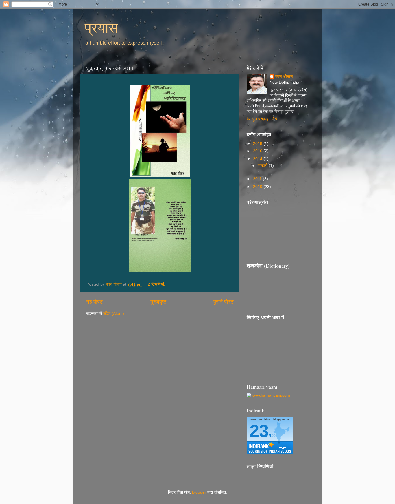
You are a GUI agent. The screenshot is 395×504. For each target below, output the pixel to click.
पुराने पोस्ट (223, 302)
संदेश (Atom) (113, 313)
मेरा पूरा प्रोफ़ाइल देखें (262, 119)
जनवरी (263, 165)
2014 (258, 159)
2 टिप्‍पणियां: (157, 284)
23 (259, 431)
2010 (258, 187)
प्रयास (101, 27)
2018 (258, 143)
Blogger (199, 492)
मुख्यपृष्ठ (158, 302)
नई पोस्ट (94, 302)
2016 (258, 151)
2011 (258, 179)
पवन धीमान (284, 76)
